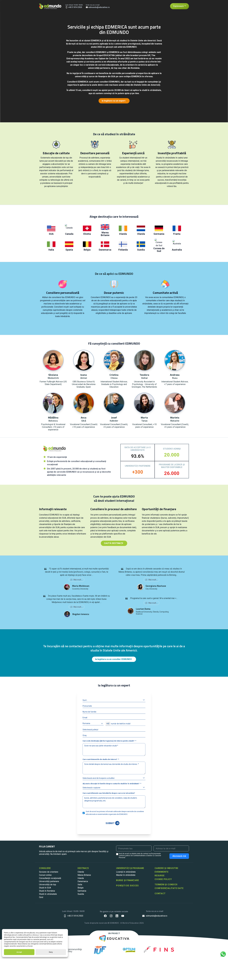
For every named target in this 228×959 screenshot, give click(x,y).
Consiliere (45, 868)
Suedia (141, 249)
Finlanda (123, 249)
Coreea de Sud (159, 249)
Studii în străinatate (48, 894)
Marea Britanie (105, 234)
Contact (160, 893)
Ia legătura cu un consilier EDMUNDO (113, 659)
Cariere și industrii (166, 868)
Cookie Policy (163, 879)
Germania (159, 234)
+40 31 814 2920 (75, 916)
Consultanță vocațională (50, 878)
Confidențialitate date (169, 888)
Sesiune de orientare (48, 872)
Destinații (83, 868)
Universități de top (47, 884)
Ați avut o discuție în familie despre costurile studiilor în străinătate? (111, 784)
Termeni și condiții (166, 884)
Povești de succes (127, 885)
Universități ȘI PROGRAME (130, 868)
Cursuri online (45, 875)
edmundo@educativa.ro (156, 916)
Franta (176, 234)
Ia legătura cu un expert (113, 100)
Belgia (87, 249)
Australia (177, 249)
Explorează (178, 6)
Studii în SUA (45, 887)
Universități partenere (49, 881)
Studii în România (47, 891)
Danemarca (105, 249)
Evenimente (161, 872)
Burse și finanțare (127, 880)
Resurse (160, 875)
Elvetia (87, 234)
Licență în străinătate (126, 872)
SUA (51, 234)
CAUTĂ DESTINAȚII (113, 543)
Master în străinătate (125, 875)
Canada (69, 234)
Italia (51, 249)
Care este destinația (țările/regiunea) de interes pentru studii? (108, 741)
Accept (19, 952)
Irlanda (123, 234)
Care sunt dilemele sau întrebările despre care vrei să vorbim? (109, 793)
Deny (51, 952)
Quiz (41, 897)
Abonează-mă (179, 856)
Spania (69, 249)
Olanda (141, 234)
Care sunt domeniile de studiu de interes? (100, 759)
